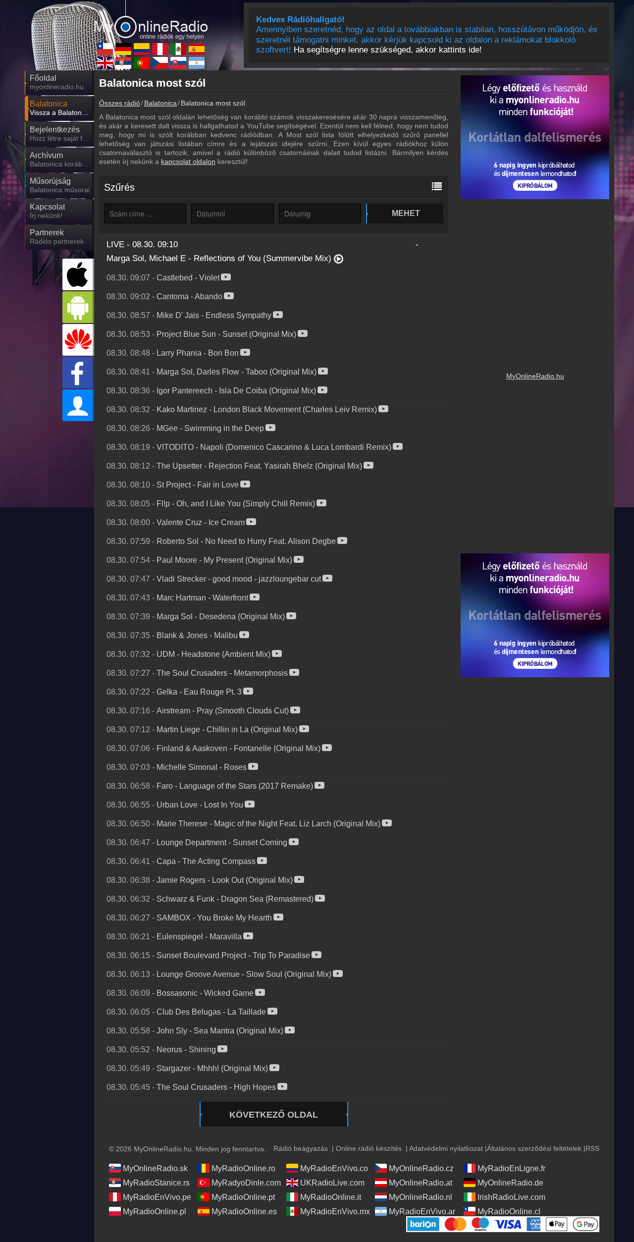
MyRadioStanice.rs (156, 1183)
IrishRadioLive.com (511, 1197)
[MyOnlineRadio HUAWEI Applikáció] (78, 340)
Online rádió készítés (369, 1148)
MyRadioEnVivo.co (334, 1168)
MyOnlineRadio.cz (421, 1168)
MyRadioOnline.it (330, 1197)
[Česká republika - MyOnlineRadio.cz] (160, 63)
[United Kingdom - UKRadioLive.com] (105, 63)
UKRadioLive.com (332, 1183)
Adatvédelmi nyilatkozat (446, 1148)
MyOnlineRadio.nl (420, 1197)
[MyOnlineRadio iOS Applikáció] (78, 274)
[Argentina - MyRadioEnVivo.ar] (197, 63)
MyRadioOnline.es (244, 1211)
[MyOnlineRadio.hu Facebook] (78, 372)
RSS (592, 1148)
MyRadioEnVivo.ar (422, 1211)
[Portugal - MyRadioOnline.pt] (142, 63)
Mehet (406, 213)
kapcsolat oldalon (188, 161)
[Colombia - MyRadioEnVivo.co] (142, 49)
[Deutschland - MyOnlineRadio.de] (123, 49)
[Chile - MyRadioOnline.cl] (105, 49)
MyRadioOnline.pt (243, 1197)
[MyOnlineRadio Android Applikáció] (78, 307)
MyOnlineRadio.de (510, 1183)
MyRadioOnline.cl (508, 1211)
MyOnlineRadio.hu (535, 376)
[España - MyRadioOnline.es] (197, 49)
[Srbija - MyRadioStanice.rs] (123, 63)
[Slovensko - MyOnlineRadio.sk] (178, 63)
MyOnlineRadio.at (420, 1183)
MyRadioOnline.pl (154, 1211)
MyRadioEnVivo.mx (335, 1211)
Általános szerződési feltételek (534, 1148)
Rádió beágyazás (300, 1148)
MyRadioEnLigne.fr (511, 1168)
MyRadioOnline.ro (243, 1168)
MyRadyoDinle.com (246, 1183)
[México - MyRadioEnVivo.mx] (178, 49)
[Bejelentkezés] (78, 405)
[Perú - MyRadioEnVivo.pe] (160, 49)
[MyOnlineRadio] (151, 19)
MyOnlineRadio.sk (155, 1168)
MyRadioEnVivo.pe (157, 1197)
